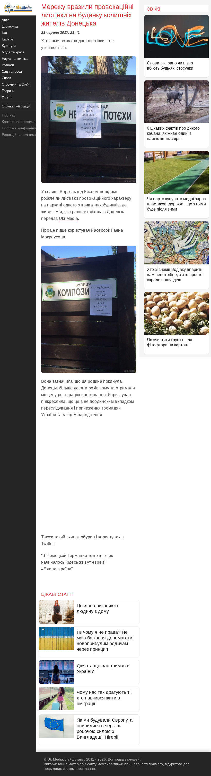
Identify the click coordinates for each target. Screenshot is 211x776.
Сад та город (12, 71)
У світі (7, 97)
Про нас (8, 115)
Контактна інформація (20, 122)
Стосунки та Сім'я (15, 84)
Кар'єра (7, 39)
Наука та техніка (15, 59)
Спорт (6, 78)
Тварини (8, 91)
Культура (9, 46)
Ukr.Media (68, 218)
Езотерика (10, 26)
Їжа (4, 33)
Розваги (8, 65)
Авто (5, 20)
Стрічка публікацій (16, 106)
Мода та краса (13, 52)
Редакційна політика (19, 134)
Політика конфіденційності (24, 128)
